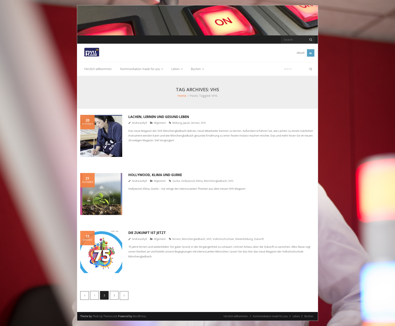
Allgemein (160, 123)
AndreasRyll (139, 123)
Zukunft (259, 239)
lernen (195, 123)
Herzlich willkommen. (236, 316)
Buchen (308, 316)
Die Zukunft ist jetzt (147, 232)
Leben (296, 316)
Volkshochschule (223, 239)
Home (182, 95)
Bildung (177, 123)
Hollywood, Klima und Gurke (155, 175)
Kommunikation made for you (270, 316)
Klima (199, 181)
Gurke (176, 181)
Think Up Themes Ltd (104, 316)
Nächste (124, 295)
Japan (186, 123)
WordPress (139, 316)
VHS (203, 123)
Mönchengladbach (215, 181)
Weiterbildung (244, 239)
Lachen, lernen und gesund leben (158, 117)
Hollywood (188, 181)
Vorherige (84, 295)
